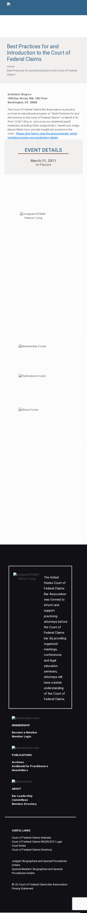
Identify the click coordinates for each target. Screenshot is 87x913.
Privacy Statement (29, 520)
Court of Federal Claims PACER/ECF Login (44, 469)
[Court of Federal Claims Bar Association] (8, 5)
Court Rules (26, 473)
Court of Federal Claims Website (38, 465)
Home (10, 66)
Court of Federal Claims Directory (39, 477)
